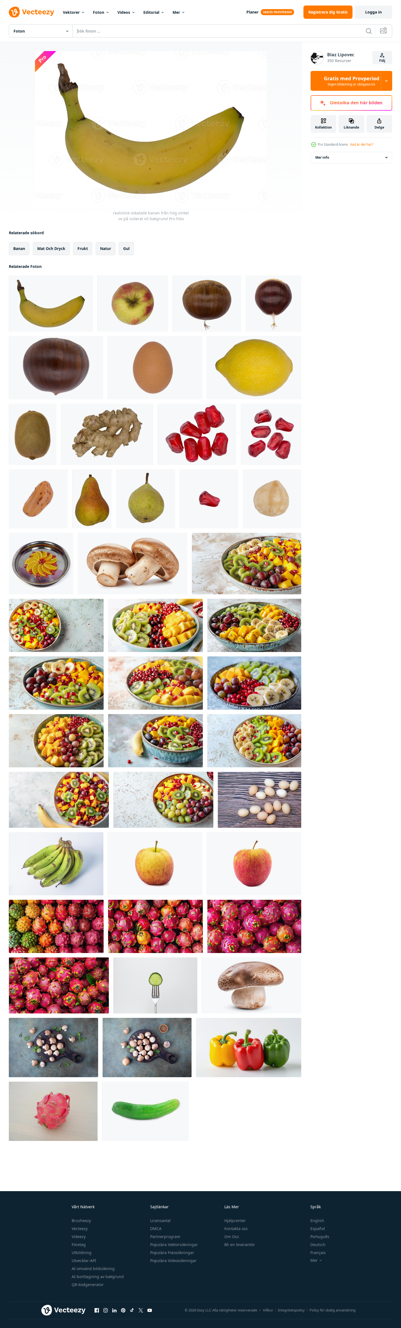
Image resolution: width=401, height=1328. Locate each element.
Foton (98, 12)
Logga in (373, 12)
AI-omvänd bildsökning (93, 1268)
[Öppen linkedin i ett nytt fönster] (114, 1310)
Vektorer (71, 12)
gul (126, 248)
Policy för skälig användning (333, 1310)
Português (319, 1236)
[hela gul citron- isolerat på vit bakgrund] (254, 367)
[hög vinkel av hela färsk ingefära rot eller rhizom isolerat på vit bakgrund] (107, 434)
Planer (252, 12)
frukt (82, 248)
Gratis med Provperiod (351, 81)
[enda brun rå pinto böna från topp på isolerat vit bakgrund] (38, 498)
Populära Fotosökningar (172, 1252)
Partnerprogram (165, 1236)
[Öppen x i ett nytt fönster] (141, 1310)
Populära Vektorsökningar (174, 1244)
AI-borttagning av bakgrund (98, 1276)
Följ (382, 60)
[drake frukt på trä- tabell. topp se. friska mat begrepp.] (53, 1111)
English (317, 1220)
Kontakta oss (236, 1228)
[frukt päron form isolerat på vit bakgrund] (92, 498)
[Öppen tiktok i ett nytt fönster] (132, 1310)
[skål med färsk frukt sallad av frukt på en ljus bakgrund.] (246, 563)
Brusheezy (81, 1220)
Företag (79, 1244)
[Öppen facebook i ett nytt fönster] (97, 1310)
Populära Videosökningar (173, 1260)
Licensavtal (160, 1220)
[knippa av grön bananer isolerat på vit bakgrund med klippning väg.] (56, 863)
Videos (123, 12)
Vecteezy (80, 1228)
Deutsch (317, 1244)
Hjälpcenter (235, 1220)
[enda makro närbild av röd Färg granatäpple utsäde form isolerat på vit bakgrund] (208, 498)
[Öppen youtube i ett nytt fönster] (149, 1310)
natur (105, 248)
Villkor (268, 1310)
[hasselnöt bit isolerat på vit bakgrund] (272, 498)
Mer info (322, 157)
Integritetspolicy (291, 1310)
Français (318, 1252)
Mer (176, 12)
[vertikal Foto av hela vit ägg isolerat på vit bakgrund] (155, 367)
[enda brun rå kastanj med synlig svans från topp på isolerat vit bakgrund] (273, 303)
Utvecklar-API (84, 1260)
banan (19, 248)
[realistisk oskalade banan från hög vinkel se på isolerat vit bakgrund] (51, 303)
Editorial (151, 12)
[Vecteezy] (31, 12)
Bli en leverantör (239, 1244)
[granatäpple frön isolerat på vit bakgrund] (197, 434)
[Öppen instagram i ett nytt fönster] (105, 1310)
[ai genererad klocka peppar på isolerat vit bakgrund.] (248, 1047)
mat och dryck (51, 248)
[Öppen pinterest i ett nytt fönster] (123, 1310)
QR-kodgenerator (88, 1284)
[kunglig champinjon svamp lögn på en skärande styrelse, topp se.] (53, 1047)
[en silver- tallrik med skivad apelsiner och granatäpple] (41, 563)
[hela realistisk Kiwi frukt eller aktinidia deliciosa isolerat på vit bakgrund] (32, 434)
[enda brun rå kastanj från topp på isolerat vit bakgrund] (207, 303)
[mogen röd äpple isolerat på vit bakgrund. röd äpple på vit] (155, 863)
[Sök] (368, 31)
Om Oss (231, 1236)
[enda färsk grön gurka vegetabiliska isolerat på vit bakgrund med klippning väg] (145, 1111)
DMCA (156, 1228)
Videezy (79, 1236)
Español (317, 1228)
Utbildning (81, 1252)
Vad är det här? (361, 144)
